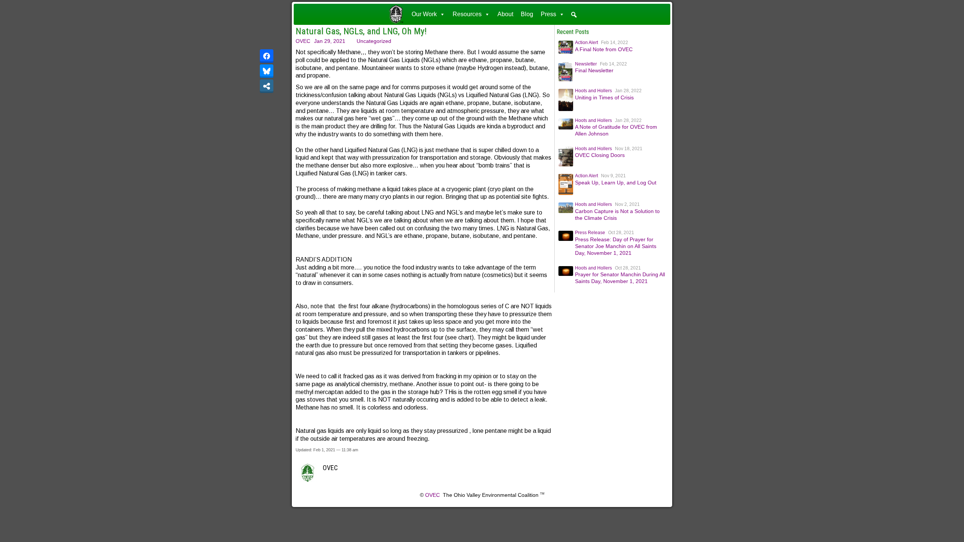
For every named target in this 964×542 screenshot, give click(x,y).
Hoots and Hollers (593, 90)
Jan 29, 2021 (329, 41)
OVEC (303, 41)
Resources (467, 14)
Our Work (424, 14)
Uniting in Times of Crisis (604, 97)
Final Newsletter (594, 70)
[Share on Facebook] (266, 56)
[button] (574, 14)
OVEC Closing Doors (600, 155)
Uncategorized (374, 41)
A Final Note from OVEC (604, 49)
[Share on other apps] (266, 86)
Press (548, 14)
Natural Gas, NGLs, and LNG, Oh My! (361, 31)
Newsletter (586, 64)
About (505, 14)
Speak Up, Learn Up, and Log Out (615, 183)
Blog (527, 14)
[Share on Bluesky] (266, 71)
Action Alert (586, 42)
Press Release (590, 232)
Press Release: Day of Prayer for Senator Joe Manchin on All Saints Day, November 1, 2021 (615, 246)
